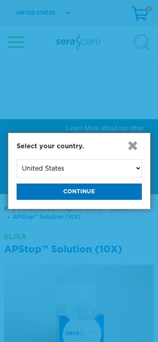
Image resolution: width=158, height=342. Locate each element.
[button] (132, 145)
